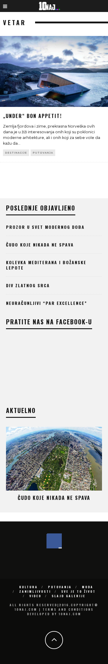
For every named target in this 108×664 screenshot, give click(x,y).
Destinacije (16, 152)
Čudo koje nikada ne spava (40, 244)
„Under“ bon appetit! (32, 116)
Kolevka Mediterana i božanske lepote (46, 265)
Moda (87, 587)
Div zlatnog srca (28, 285)
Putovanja (43, 152)
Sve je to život (78, 591)
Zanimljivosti (35, 591)
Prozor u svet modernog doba (45, 227)
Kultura (28, 587)
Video (35, 596)
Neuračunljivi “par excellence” (46, 303)
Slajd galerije (69, 596)
